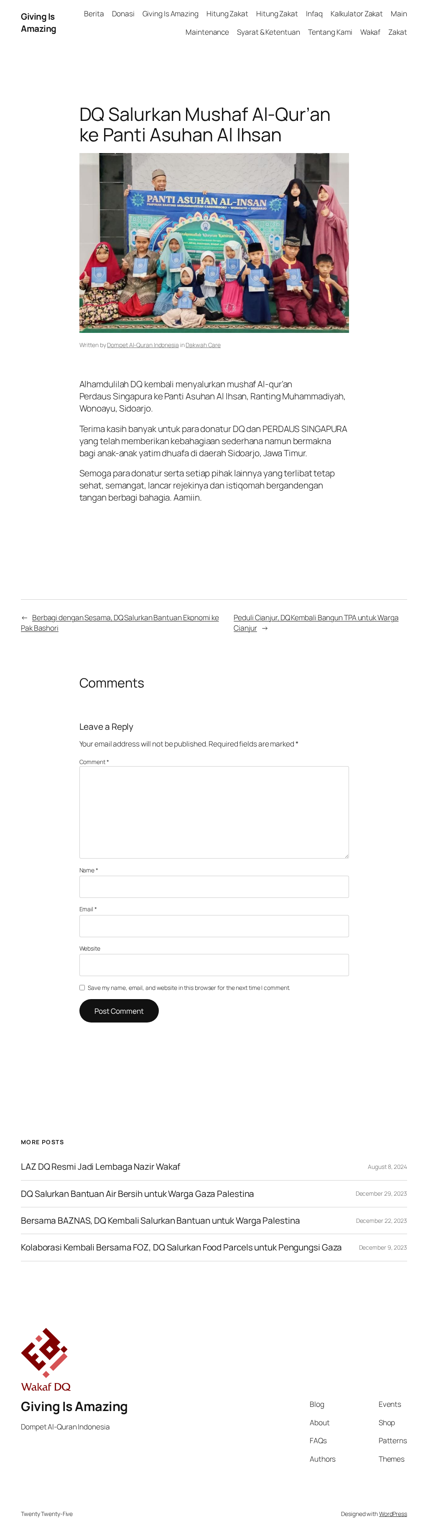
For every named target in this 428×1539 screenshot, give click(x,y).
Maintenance (207, 32)
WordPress (393, 1514)
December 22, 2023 (381, 1221)
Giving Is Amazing (38, 22)
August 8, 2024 (387, 1167)
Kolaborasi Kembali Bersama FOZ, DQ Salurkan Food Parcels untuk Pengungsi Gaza (181, 1247)
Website (89, 948)
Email (88, 909)
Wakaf (370, 32)
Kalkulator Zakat (357, 13)
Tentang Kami (330, 32)
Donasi (123, 13)
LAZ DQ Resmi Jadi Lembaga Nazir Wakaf (100, 1166)
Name (88, 870)
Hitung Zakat (227, 13)
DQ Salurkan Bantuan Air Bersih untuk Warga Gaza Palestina (137, 1194)
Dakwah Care (203, 345)
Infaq (314, 13)
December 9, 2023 (383, 1247)
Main (399, 13)
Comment (94, 762)
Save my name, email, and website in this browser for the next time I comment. (189, 988)
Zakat (397, 32)
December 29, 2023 (381, 1193)
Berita (94, 13)
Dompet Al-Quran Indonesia (143, 345)
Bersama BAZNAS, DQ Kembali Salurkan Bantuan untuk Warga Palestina (160, 1220)
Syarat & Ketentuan (268, 32)
